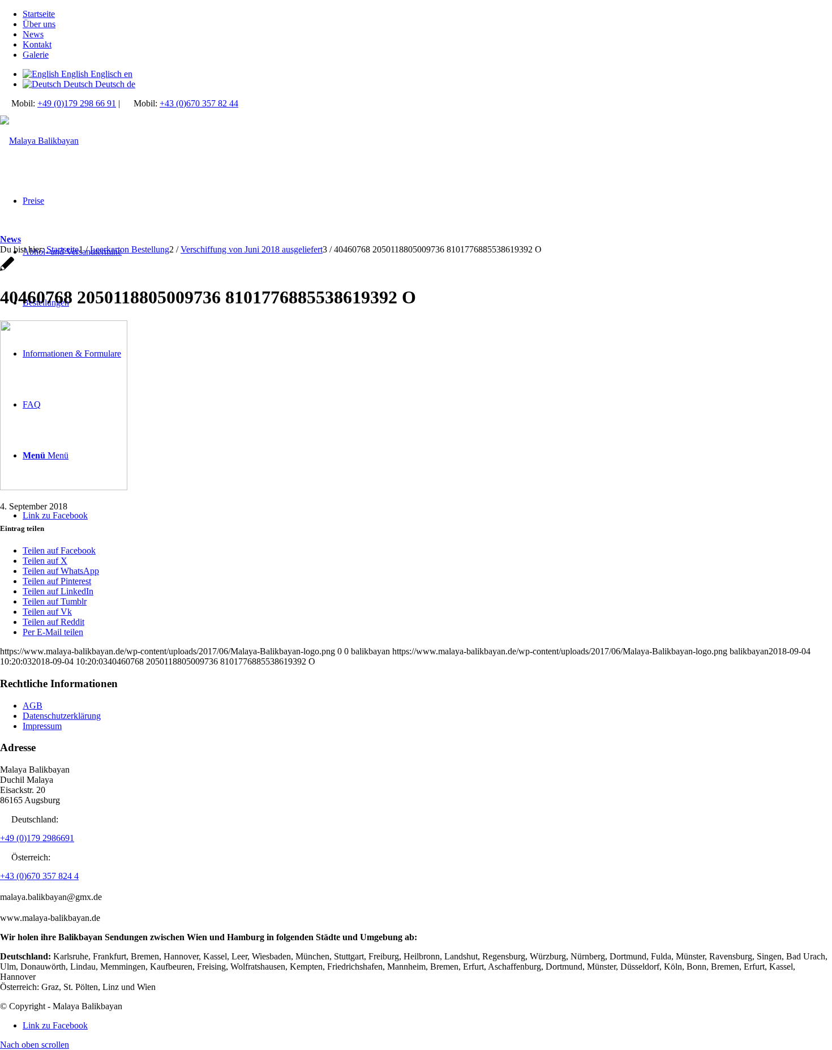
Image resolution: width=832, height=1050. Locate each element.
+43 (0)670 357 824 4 (39, 876)
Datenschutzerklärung (62, 716)
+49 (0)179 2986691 (37, 838)
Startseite (39, 14)
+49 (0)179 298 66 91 (76, 103)
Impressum (42, 726)
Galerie (36, 54)
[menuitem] (427, 14)
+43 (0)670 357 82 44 (199, 103)
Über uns (39, 24)
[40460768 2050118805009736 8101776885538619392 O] (7, 270)
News (33, 34)
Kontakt (37, 44)
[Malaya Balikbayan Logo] (39, 140)
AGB (32, 705)
